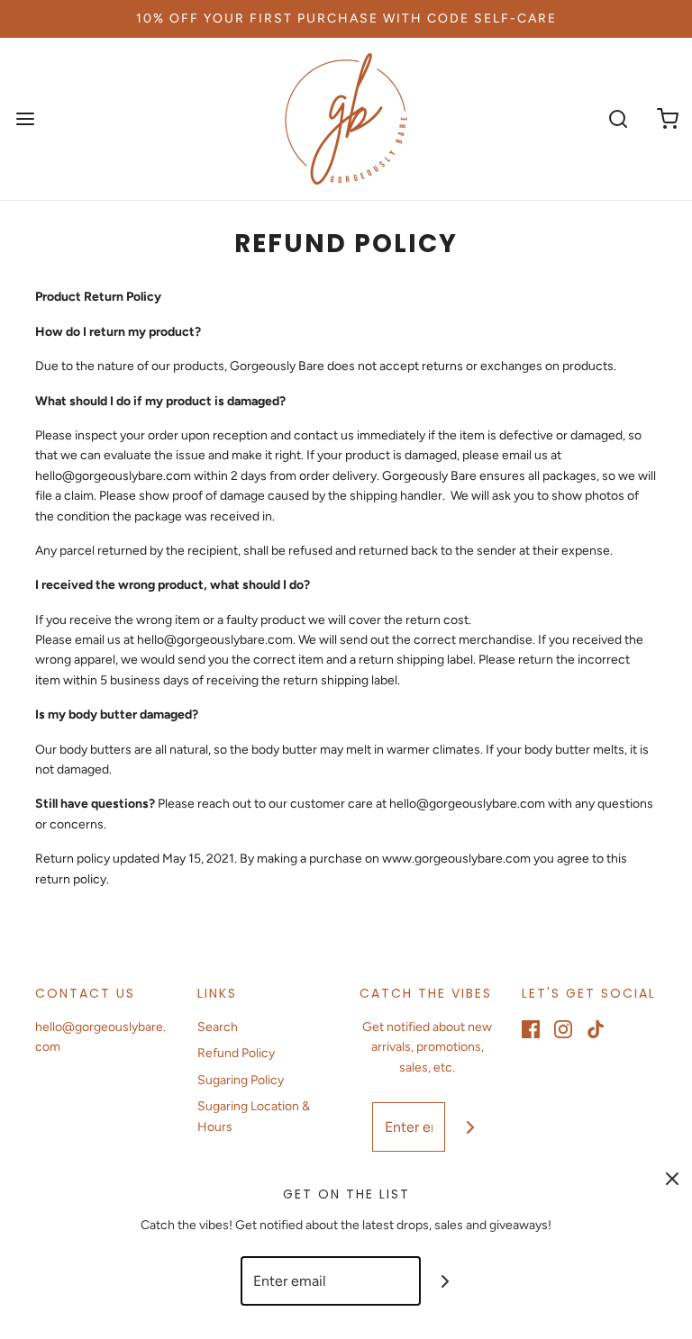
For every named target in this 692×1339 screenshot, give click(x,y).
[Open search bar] (617, 119)
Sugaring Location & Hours (253, 1116)
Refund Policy (236, 1053)
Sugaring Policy (240, 1080)
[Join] (470, 1127)
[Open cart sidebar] (667, 119)
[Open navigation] (25, 119)
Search (217, 1027)
